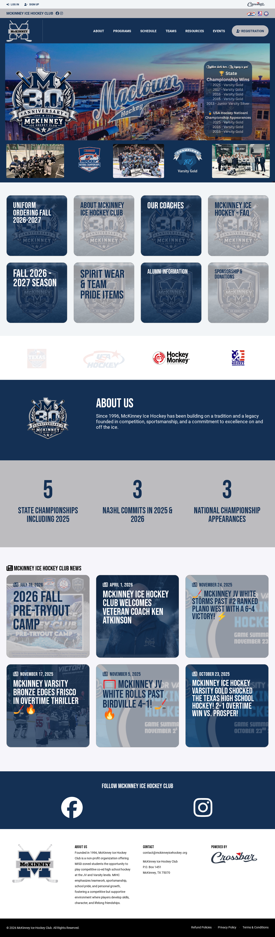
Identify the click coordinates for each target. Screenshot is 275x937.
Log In (14, 4)
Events (219, 31)
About (98, 31)
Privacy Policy (227, 927)
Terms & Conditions (256, 927)
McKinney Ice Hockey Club (29, 13)
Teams (171, 31)
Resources (194, 31)
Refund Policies (201, 927)
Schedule (148, 31)
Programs (122, 31)
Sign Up (34, 4)
